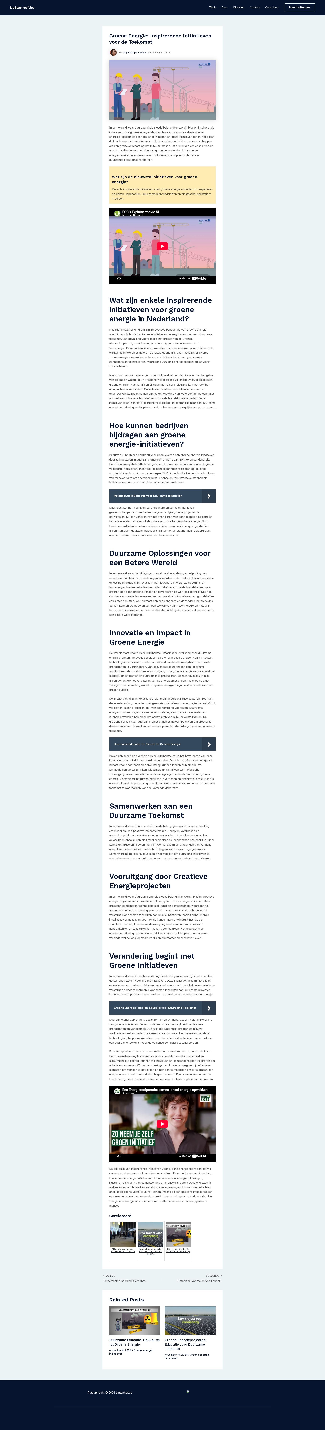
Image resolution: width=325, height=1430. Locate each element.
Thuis (212, 7)
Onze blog (271, 7)
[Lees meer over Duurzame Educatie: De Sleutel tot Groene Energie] (134, 1320)
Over (225, 7)
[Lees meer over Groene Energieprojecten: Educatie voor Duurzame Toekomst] (190, 1320)
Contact (255, 7)
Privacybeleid (81, 1416)
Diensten (238, 7)
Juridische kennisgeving (92, 1421)
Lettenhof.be (22, 7)
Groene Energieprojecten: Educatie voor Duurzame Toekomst (186, 1344)
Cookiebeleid (101, 1416)
